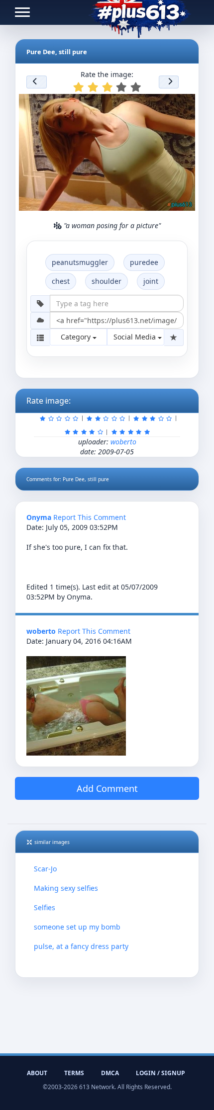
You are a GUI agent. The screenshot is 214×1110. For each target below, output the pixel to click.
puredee (144, 262)
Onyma (38, 517)
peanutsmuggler (80, 262)
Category (77, 337)
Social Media (135, 337)
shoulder (106, 281)
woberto (123, 441)
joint (150, 281)
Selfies (44, 907)
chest (61, 281)
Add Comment (107, 788)
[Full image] (183, 104)
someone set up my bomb (77, 927)
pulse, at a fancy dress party (81, 946)
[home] (139, 12)
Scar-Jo (45, 868)
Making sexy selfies (66, 888)
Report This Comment (89, 517)
